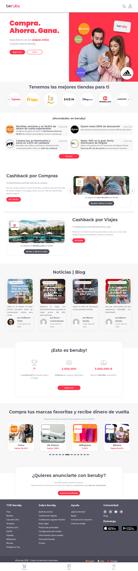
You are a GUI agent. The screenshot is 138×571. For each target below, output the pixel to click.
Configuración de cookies (50, 535)
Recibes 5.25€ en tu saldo (93, 203)
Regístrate (17, 52)
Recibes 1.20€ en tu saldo (36, 256)
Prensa (42, 547)
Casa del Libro (12, 523)
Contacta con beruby (69, 497)
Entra (34, 52)
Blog (105, 520)
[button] (9, 99)
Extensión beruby (47, 543)
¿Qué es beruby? (78, 516)
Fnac (8, 516)
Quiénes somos (46, 516)
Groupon (10, 527)
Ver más (69, 156)
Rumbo (9, 520)
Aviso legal (44, 527)
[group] (14, 99)
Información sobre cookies (51, 539)
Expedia (9, 539)
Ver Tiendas (14, 199)
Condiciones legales (48, 520)
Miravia (9, 547)
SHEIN (9, 535)
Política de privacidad (48, 531)
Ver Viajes (79, 245)
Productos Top (13, 551)
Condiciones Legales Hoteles (52, 523)
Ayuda (73, 520)
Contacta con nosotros (81, 523)
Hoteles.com (12, 531)
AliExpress (11, 543)
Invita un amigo (78, 527)
